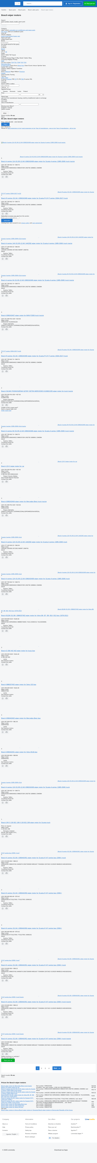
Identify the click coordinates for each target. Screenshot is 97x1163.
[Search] (25, 3)
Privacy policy (29, 1127)
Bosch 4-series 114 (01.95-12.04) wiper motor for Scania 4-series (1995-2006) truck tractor (18, 1089)
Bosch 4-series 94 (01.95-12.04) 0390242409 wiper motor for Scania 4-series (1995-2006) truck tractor (37, 280)
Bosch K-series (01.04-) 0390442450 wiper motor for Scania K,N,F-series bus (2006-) (31, 893)
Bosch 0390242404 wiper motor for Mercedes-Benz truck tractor (24, 501)
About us (5, 1124)
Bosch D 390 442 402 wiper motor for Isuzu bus (18, 651)
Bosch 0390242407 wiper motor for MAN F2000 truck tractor (22, 315)
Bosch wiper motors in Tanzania (28, 1110)
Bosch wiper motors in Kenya (10, 1110)
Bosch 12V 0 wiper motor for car (12, 466)
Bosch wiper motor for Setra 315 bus (12, 1107)
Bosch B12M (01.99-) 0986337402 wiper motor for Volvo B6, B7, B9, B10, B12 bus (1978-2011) (34, 615)
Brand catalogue (30, 1137)
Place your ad (8, 1060)
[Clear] (4, 26)
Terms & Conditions (31, 1124)
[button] (3, 176)
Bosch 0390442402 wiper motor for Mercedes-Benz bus (21, 718)
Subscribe (7, 220)
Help (3, 1127)
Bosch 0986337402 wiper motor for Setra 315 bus (18, 684)
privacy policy (25, 223)
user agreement (37, 223)
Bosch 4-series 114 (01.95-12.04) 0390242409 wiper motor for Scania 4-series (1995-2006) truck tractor (38, 161)
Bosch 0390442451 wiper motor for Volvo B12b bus (19, 752)
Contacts (5, 1130)
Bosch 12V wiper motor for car (10, 1087)
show (4, 113)
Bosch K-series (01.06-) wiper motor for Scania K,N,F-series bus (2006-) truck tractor (17, 1101)
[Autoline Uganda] (7, 3)
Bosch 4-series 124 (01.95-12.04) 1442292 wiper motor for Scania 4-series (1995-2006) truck (34, 542)
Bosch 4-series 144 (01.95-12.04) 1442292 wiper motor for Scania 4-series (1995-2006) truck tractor (36, 243)
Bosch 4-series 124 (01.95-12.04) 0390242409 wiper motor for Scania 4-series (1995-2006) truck (35, 579)
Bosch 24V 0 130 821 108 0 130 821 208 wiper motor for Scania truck (25, 822)
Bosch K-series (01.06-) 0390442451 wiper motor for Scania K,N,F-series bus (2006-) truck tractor (36, 1002)
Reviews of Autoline (31, 1133)
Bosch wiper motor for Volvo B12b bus (12, 1105)
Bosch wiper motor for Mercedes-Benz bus (14, 1104)
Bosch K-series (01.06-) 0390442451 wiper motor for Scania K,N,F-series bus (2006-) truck (33, 858)
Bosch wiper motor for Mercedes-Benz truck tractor (16, 1086)
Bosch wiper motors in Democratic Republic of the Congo (55, 1110)
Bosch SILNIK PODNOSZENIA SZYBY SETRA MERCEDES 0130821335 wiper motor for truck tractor (37, 391)
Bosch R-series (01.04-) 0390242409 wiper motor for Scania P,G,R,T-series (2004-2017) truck (34, 198)
